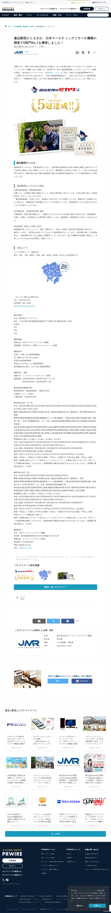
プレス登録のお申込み (91, 865)
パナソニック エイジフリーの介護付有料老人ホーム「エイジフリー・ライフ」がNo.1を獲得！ (42, 780)
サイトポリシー (12, 909)
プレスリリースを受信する (68, 9)
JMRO (32, 26)
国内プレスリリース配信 (47, 853)
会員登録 (87, 9)
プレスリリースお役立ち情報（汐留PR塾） (52, 861)
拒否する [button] (79, 906)
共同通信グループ (71, 861)
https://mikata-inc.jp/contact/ (24, 306)
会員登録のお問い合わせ (91, 853)
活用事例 (43, 873)
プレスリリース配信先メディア (49, 865)
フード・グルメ (72, 15)
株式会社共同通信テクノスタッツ (30, 902)
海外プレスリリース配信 (47, 857)
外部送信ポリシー (45, 909)
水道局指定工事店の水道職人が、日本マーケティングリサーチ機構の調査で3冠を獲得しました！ (16, 780)
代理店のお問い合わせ (91, 857)
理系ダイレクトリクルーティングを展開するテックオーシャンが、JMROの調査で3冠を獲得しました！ (68, 819)
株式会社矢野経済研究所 (52, 902)
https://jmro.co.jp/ (64, 646)
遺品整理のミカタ (52, 73)
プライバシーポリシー (87, 890)
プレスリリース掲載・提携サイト (50, 869)
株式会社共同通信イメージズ (28, 899)
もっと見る (55, 834)
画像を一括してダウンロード (55, 587)
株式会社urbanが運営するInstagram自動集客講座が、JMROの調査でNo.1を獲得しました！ (68, 780)
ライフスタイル (42, 15)
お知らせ (69, 853)
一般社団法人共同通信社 (27, 896)
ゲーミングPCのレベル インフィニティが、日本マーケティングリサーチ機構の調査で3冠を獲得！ (68, 741)
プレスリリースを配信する (48, 9)
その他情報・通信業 (20, 26)
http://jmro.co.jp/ (26, 548)
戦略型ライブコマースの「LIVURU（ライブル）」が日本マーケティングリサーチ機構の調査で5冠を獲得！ (94, 819)
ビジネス (5, 15)
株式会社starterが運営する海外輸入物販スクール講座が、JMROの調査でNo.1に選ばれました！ (94, 780)
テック (29, 15)
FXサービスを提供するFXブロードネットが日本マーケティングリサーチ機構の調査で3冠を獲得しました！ (16, 741)
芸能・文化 (57, 15)
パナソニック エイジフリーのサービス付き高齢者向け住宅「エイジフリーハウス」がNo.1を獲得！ (94, 741)
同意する (97, 905)
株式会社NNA (46, 899)
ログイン (102, 9)
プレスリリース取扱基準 (63, 909)
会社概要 (69, 857)
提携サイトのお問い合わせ (92, 861)
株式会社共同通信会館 (63, 896)
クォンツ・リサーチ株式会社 (64, 899)
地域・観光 (18, 15)
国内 (78, 2)
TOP (9, 26)
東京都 (22, 599)
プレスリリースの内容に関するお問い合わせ (97, 869)
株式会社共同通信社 (45, 896)
